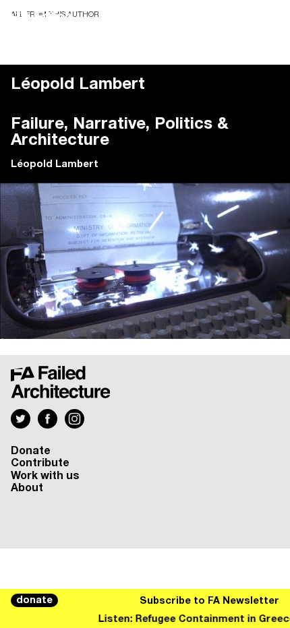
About (27, 487)
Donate (31, 450)
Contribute (40, 463)
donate (34, 600)
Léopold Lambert (54, 164)
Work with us (45, 475)
